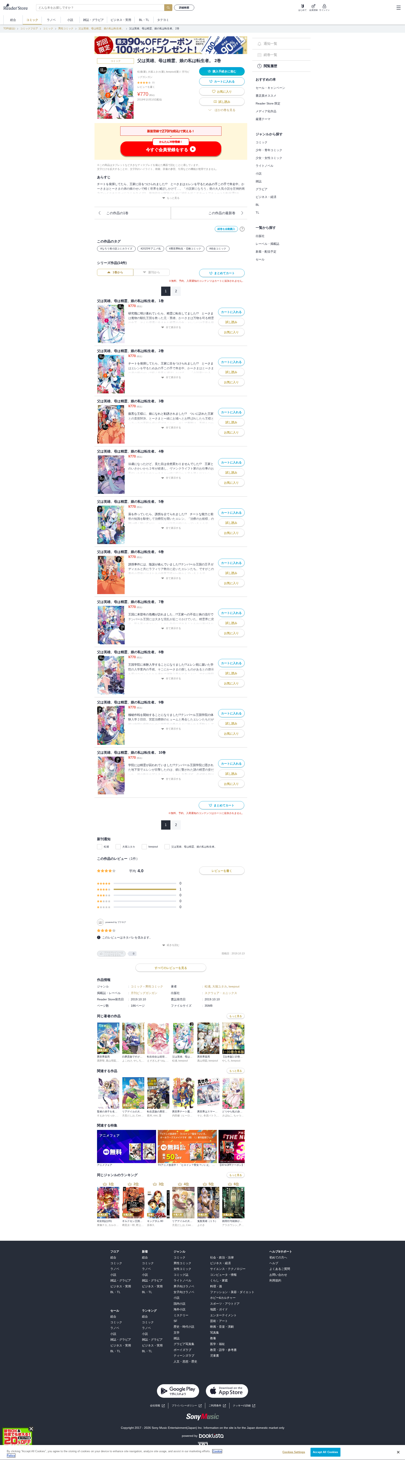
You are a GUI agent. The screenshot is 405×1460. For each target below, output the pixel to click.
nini (155, 1115)
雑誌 (259, 181)
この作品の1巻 (117, 213)
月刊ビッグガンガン (144, 993)
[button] (244, 1406)
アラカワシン (229, 1225)
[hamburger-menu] (398, 7)
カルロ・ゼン (116, 1225)
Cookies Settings (293, 1452)
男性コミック (65, 28)
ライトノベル (264, 165)
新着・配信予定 (266, 251)
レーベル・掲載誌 (267, 243)
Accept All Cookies (325, 1452)
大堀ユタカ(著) (156, 71)
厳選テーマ (263, 119)
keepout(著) (173, 71)
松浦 (106, 846)
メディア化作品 (266, 111)
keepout (153, 846)
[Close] (398, 1452)
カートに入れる (224, 81)
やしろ (137, 1060)
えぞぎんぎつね (156, 1060)
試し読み (224, 101)
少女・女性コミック (269, 158)
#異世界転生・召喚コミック (185, 248)
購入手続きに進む (224, 71)
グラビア (261, 189)
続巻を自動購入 (226, 229)
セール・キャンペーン (270, 87)
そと (199, 1115)
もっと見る (173, 197)
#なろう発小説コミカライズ (116, 248)
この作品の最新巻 (221, 213)
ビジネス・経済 (266, 197)
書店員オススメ (266, 95)
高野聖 (101, 1060)
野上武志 (141, 1225)
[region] (202, 1452)
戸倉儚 (242, 1225)
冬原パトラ (210, 1115)
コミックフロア (29, 28)
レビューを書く (146, 87)
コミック (48, 28)
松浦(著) (142, 71)
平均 (132, 871)
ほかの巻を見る (225, 110)
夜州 (149, 1115)
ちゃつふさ (240, 1115)
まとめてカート (224, 273)
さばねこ (227, 1115)
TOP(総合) (9, 28)
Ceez (139, 1115)
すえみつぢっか (106, 1115)
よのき (201, 1225)
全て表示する (173, 327)
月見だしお (128, 1115)
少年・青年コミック (269, 150)
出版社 (260, 236)
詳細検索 (184, 7)
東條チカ (102, 1225)
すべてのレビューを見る (171, 968)
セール (260, 259)
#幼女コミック (217, 248)
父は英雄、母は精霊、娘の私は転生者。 (101, 28)
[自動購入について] (242, 229)
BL (257, 204)
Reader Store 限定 (268, 103)
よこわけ (127, 1060)
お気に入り (224, 91)
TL (257, 212)
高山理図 (111, 1060)
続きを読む (173, 945)
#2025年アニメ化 (151, 248)
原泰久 (151, 1225)
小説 (259, 173)
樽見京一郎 (128, 1225)
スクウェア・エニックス (221, 993)
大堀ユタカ (128, 846)
